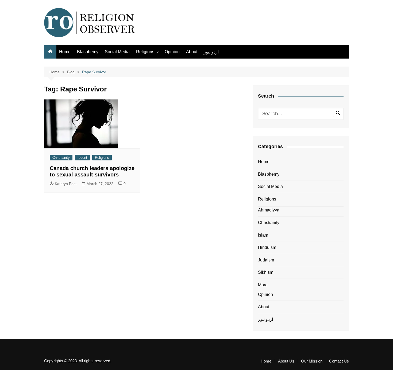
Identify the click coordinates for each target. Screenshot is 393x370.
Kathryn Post (65, 184)
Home (65, 51)
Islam (263, 235)
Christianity (61, 158)
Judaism (266, 260)
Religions (145, 51)
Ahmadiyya (268, 210)
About (191, 51)
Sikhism (265, 272)
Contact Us (339, 361)
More (263, 285)
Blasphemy (87, 51)
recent (82, 158)
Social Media (117, 51)
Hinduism (267, 247)
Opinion (172, 51)
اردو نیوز (211, 52)
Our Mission (311, 361)
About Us (286, 361)
